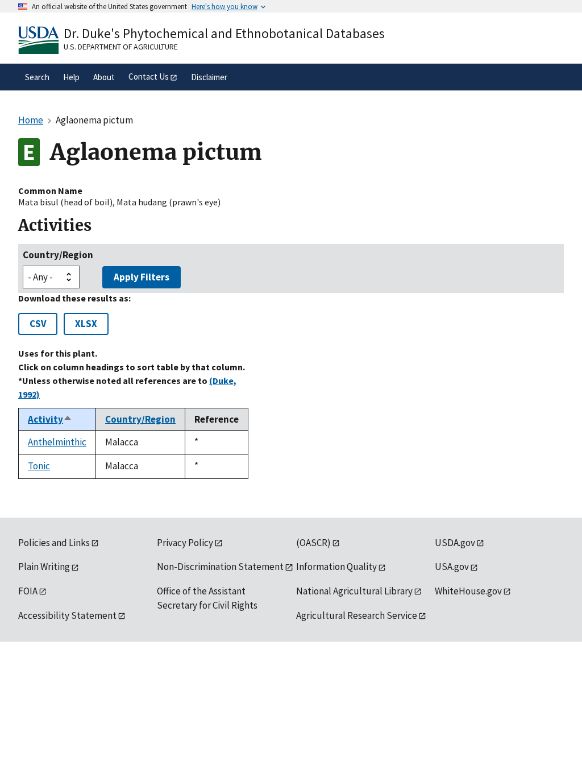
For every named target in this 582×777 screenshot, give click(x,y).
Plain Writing (44, 566)
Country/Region (58, 255)
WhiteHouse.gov (468, 591)
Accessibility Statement (67, 615)
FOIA (28, 591)
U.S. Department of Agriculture (121, 47)
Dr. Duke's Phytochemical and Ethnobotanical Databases (224, 33)
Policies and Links (54, 542)
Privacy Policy (185, 542)
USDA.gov (455, 542)
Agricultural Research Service (356, 615)
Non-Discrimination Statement (220, 566)
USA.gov (452, 566)
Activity (50, 419)
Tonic (39, 466)
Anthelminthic (57, 442)
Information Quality (336, 566)
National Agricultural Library (354, 591)
